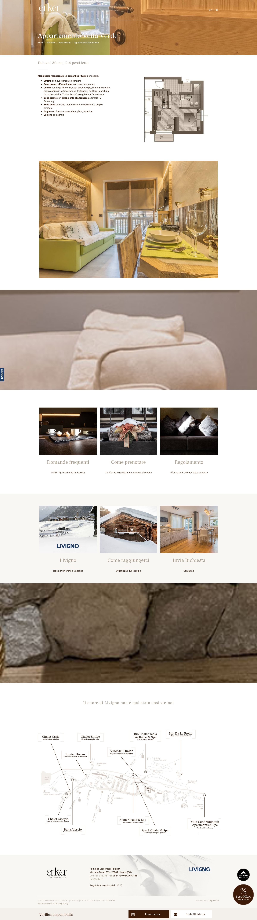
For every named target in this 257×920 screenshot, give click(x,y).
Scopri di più (68, 446)
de (217, 10)
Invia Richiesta (195, 914)
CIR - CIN (110, 900)
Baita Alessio (64, 42)
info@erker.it (96, 879)
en (210, 10)
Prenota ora (152, 914)
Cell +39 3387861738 (101, 875)
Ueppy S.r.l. (214, 900)
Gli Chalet (51, 42)
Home (40, 42)
